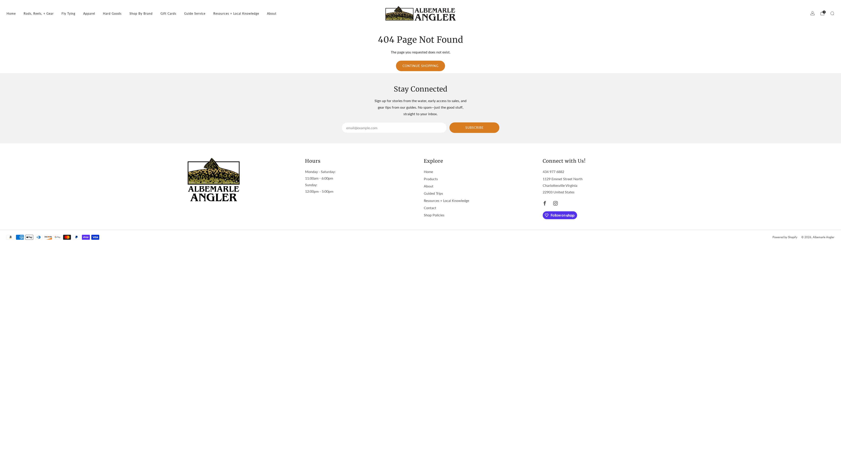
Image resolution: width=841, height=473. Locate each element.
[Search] (832, 13)
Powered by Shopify (784, 237)
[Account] (812, 13)
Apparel (89, 13)
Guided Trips (433, 193)
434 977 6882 (553, 171)
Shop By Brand (141, 13)
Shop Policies (434, 215)
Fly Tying (68, 13)
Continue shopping (420, 66)
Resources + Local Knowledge (236, 13)
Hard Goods (112, 13)
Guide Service (194, 13)
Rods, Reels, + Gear (39, 13)
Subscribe (474, 127)
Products (431, 179)
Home (11, 13)
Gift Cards (168, 13)
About (271, 13)
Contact (430, 208)
